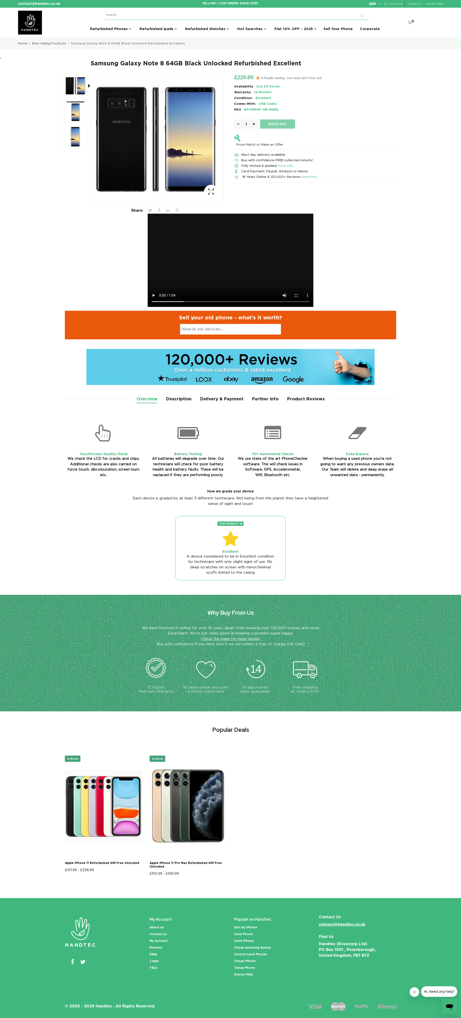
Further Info (265, 398)
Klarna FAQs (243, 974)
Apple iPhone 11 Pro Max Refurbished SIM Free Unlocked (186, 864)
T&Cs (154, 967)
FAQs (153, 954)
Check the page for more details (230, 639)
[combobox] (230, 329)
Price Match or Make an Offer (260, 144)
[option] (78, 86)
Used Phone (243, 934)
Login (154, 961)
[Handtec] (30, 23)
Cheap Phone (244, 967)
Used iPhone (244, 941)
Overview (147, 398)
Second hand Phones (250, 954)
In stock (72, 758)
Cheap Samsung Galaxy (252, 947)
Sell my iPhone (245, 927)
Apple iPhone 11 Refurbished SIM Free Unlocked (102, 863)
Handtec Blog (434, 3)
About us (157, 927)
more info (285, 166)
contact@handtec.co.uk (342, 924)
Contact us (158, 934)
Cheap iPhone (245, 961)
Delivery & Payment (221, 398)
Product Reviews (306, 398)
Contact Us (415, 3)
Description (179, 398)
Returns (156, 947)
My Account (159, 941)
